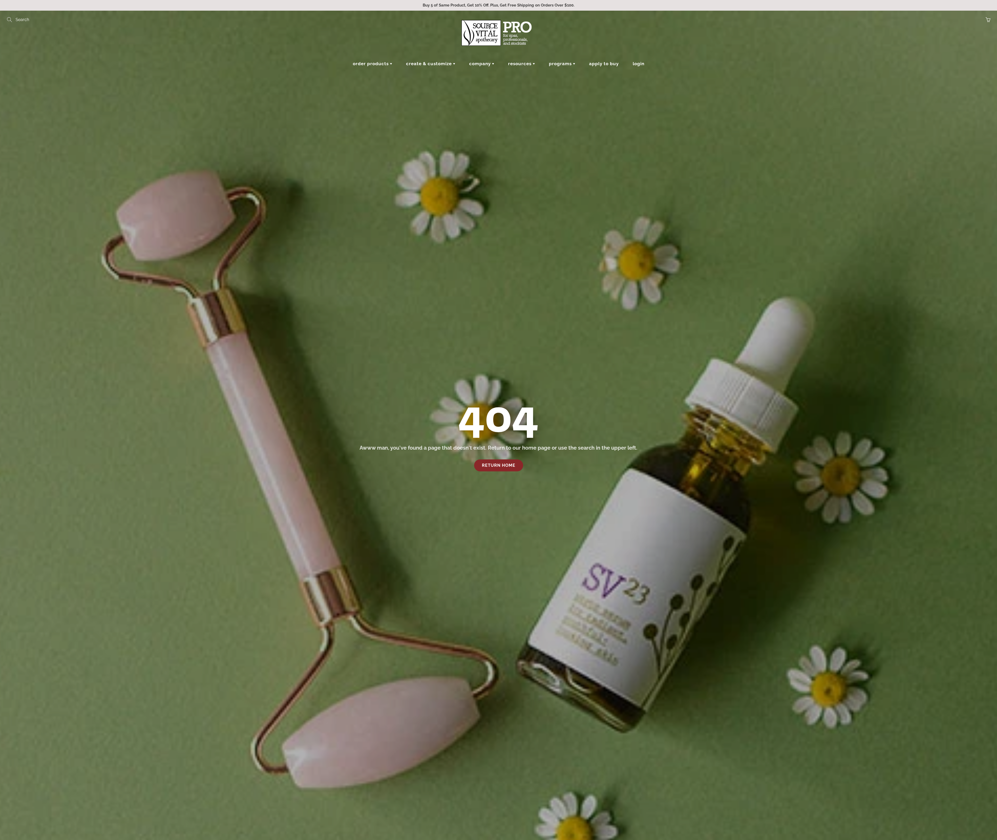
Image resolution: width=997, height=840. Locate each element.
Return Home (498, 465)
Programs (561, 63)
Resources (520, 63)
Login (638, 63)
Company (480, 63)
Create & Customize (429, 63)
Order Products (371, 63)
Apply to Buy (604, 63)
